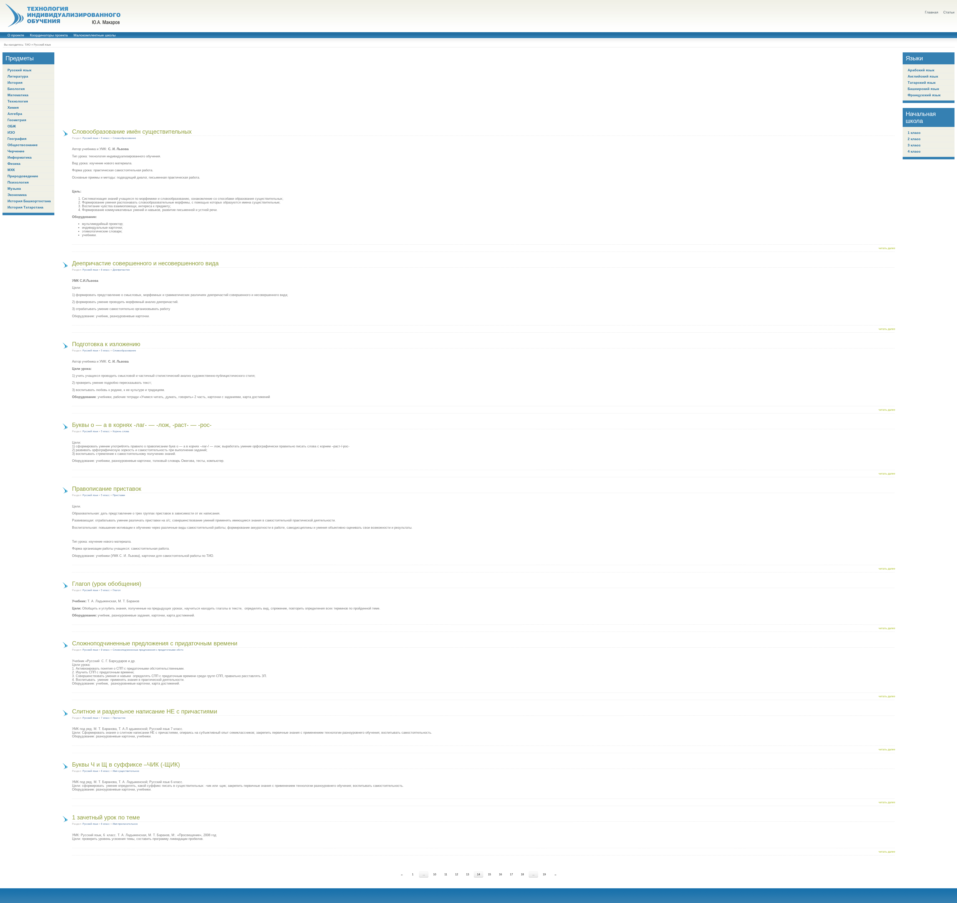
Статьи (949, 12)
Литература (17, 76)
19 (544, 874)
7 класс (105, 717)
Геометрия (16, 120)
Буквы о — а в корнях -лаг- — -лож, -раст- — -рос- (142, 424)
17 (511, 874)
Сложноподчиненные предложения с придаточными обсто (148, 649)
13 (467, 874)
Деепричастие (121, 269)
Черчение (15, 151)
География (16, 139)
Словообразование (124, 138)
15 (489, 874)
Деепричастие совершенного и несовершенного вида (145, 263)
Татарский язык (922, 83)
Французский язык (924, 95)
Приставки (119, 495)
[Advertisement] (478, 87)
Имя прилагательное (125, 823)
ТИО (28, 44)
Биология (16, 89)
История (14, 83)
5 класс (105, 138)
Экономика (17, 195)
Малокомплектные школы (95, 35)
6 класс (105, 269)
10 (434, 874)
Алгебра (14, 114)
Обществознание (22, 145)
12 (456, 874)
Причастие (119, 717)
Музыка (14, 189)
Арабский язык (921, 70)
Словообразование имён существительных (132, 131)
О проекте (15, 35)
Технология (17, 101)
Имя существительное (126, 771)
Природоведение (22, 176)
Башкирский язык (923, 89)
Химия (13, 107)
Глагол (117, 590)
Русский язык (42, 44)
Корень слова (121, 431)
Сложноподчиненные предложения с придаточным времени (154, 643)
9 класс (105, 649)
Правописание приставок (106, 488)
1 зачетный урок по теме (106, 817)
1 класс (914, 133)
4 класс (914, 151)
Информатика (19, 157)
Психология (18, 182)
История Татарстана (25, 207)
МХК (11, 170)
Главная (931, 12)
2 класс (914, 139)
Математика (17, 95)
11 (445, 874)
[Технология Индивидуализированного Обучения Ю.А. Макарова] (62, 15)
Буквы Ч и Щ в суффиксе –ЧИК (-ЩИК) (126, 764)
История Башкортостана (29, 201)
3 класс (914, 145)
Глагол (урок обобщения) (106, 583)
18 (522, 874)
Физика (13, 164)
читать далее (886, 248)
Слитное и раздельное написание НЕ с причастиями (144, 711)
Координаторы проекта (49, 35)
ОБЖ (11, 126)
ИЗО (11, 132)
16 (500, 874)
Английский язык (923, 76)
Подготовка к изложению (106, 344)
